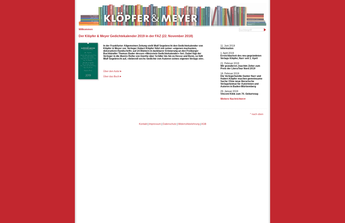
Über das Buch (111, 76)
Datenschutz (169, 124)
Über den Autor (111, 71)
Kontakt (143, 124)
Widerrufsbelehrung (189, 124)
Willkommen (86, 29)
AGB (203, 124)
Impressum (155, 124)
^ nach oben (256, 114)
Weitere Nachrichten (232, 98)
